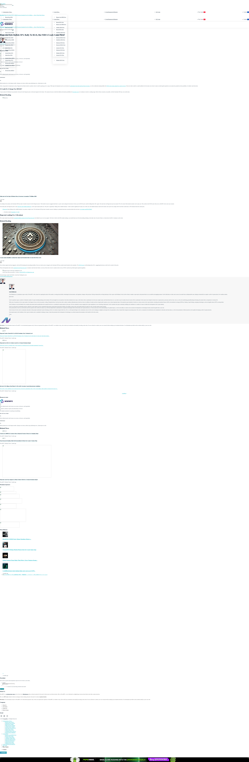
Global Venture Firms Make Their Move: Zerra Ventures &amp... (20, 560)
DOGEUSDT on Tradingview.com (27, 272)
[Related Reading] (1, 201)
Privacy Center (6, 710)
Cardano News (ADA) (10, 726)
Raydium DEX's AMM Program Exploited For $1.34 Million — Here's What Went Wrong (22, 15)
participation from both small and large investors (80, 86)
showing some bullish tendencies (24, 206)
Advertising (5, 706)
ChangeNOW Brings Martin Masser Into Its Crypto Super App (19, 549)
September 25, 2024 (15, 212)
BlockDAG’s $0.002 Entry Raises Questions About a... (17, 539)
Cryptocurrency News (7, 12)
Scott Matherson (3, 43)
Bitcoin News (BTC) (9, 17)
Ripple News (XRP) (9, 724)
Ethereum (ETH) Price (60, 50)
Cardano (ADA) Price (9, 737)
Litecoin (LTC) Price (60, 55)
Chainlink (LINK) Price (60, 39)
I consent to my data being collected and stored (16, 686)
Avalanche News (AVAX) (10, 731)
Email (4, 682)
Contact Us (5, 708)
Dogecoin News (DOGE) (9, 50)
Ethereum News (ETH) (10, 723)
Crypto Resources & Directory (111, 12)
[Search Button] (12, 5)
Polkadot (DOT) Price (60, 60)
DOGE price (81, 265)
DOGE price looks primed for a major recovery (116, 86)
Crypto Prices (56, 12)
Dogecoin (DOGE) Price (60, 44)
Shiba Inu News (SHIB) (9, 39)
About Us (4, 705)
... (3, 673)
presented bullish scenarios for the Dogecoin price (24, 218)
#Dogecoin (5, 209)
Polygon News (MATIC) (9, 70)
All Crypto (158, 12)
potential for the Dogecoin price (19, 267)
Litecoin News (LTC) (9, 60)
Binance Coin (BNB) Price (61, 17)
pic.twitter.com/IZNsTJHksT (86, 209)
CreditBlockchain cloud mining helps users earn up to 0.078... (19, 571)
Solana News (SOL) (9, 55)
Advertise (3, 752)
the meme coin (76, 91)
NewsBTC (5, 718)
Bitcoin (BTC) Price (60, 29)
